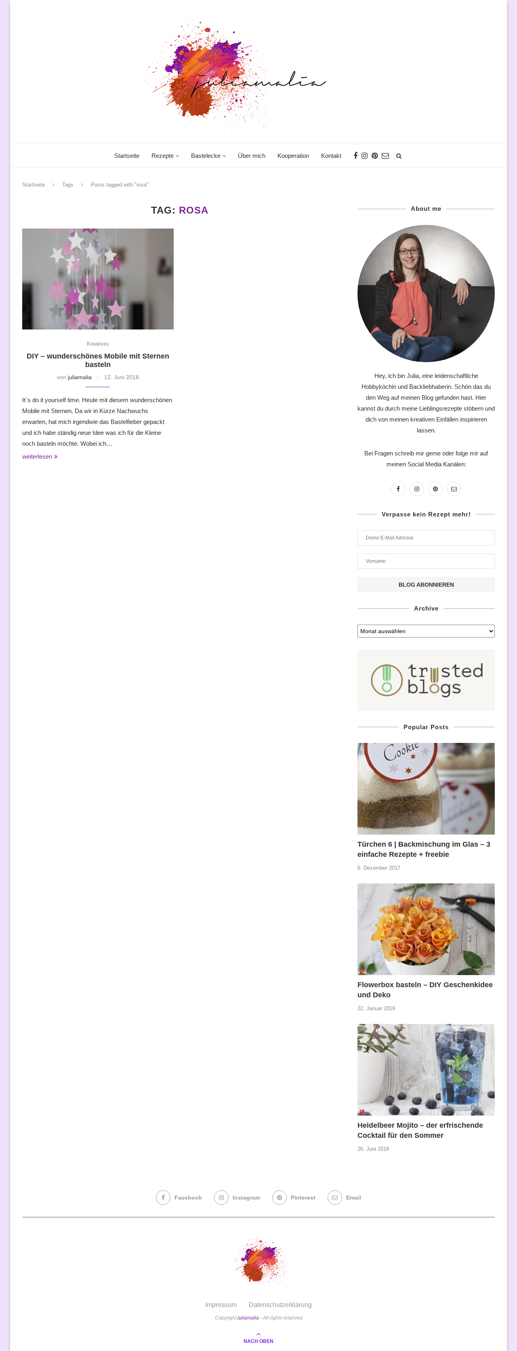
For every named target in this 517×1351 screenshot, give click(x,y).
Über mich (251, 155)
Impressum (221, 1304)
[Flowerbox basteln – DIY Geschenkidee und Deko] (426, 929)
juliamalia (80, 377)
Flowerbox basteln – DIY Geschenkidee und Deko (425, 990)
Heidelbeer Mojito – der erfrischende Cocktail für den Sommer (420, 1130)
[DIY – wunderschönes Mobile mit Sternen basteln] (98, 279)
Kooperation (293, 155)
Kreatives (98, 344)
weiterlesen (37, 456)
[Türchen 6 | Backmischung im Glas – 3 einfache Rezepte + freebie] (426, 789)
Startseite (126, 155)
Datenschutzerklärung (280, 1304)
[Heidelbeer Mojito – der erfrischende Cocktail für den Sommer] (426, 1070)
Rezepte (162, 155)
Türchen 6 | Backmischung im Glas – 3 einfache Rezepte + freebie (423, 849)
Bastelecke (206, 155)
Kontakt (331, 155)
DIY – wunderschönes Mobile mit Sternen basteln (98, 360)
